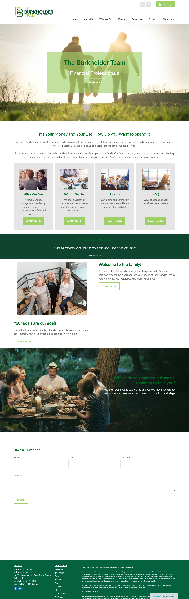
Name (17, 457)
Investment (59, 572)
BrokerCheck (130, 567)
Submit (20, 499)
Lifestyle (58, 590)
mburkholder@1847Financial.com (28, 583)
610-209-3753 (26, 572)
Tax (56, 583)
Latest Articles (61, 593)
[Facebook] (148, 4)
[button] (75, 19)
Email (71, 457)
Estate (57, 576)
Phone (126, 457)
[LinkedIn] (142, 4)
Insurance (59, 579)
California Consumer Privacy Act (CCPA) (152, 585)
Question (18, 475)
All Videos (59, 597)
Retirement (59, 569)
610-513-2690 (26, 569)
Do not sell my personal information (133, 587)
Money (58, 586)
